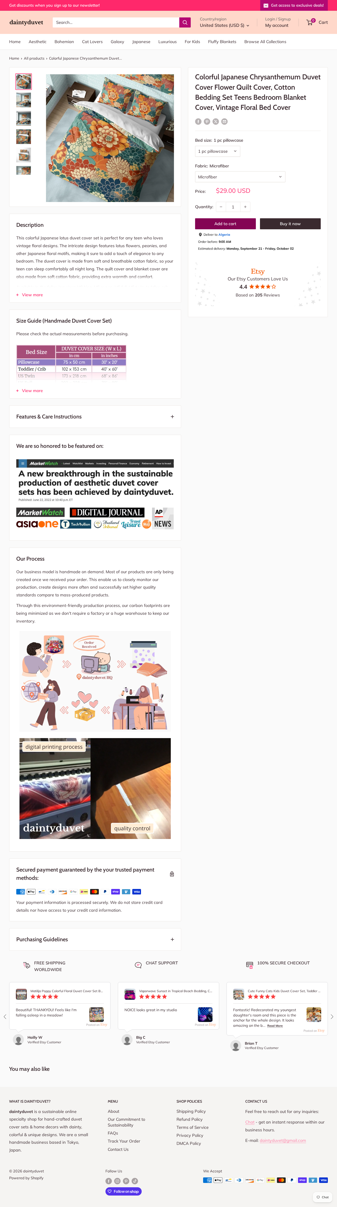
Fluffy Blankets (222, 41)
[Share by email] (224, 121)
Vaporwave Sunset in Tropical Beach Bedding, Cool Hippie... (176, 991)
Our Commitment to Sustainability (126, 1122)
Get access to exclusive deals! (297, 5)
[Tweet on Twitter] (216, 121)
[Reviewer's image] (96, 1018)
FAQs (113, 1133)
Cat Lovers (92, 41)
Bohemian (64, 41)
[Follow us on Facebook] (108, 1180)
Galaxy (117, 41)
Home (15, 41)
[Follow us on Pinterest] (126, 1180)
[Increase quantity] (245, 207)
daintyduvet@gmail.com (283, 1140)
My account (276, 25)
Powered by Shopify (26, 1178)
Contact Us (118, 1149)
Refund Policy (190, 1119)
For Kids (192, 41)
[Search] (185, 22)
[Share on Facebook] (198, 121)
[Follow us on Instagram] (117, 1180)
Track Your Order (124, 1141)
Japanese (141, 41)
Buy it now (290, 223)
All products (34, 58)
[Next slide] (331, 1016)
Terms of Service (193, 1127)
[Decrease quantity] (221, 207)
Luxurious (167, 41)
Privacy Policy (190, 1135)
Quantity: (204, 206)
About (113, 1111)
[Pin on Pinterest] (207, 121)
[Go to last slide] (5, 1016)
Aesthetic (38, 41)
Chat (249, 1122)
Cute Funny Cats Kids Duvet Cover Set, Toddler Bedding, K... (284, 991)
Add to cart (225, 223)
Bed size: (219, 140)
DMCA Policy (189, 1143)
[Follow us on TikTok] (135, 1180)
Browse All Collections (265, 41)
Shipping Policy (191, 1111)
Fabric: (212, 165)
